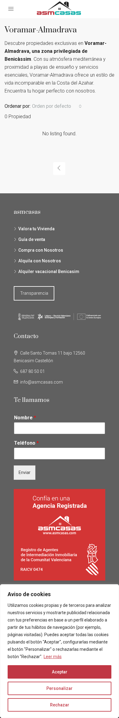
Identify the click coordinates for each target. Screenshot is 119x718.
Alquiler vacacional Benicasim (48, 271)
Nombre (25, 418)
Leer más (53, 656)
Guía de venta (31, 239)
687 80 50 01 (32, 371)
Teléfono (26, 443)
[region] (59, 651)
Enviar (25, 472)
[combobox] (57, 106)
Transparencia (34, 293)
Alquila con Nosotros (39, 260)
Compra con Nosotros (40, 250)
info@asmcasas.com (41, 382)
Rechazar (59, 704)
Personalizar (59, 688)
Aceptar (59, 671)
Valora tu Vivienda (36, 228)
